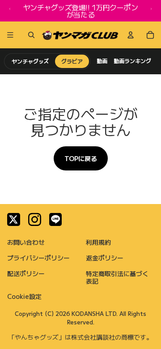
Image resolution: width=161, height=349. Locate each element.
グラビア (72, 61)
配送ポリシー (26, 273)
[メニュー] (10, 35)
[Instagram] (34, 219)
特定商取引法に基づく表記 (117, 277)
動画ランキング (132, 61)
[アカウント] (130, 35)
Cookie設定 (24, 296)
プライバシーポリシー (38, 257)
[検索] (29, 35)
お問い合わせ (26, 242)
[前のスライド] (10, 11)
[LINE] (55, 219)
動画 (102, 61)
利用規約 (98, 242)
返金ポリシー (104, 257)
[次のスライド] (151, 11)
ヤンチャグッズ (30, 61)
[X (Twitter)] (13, 219)
